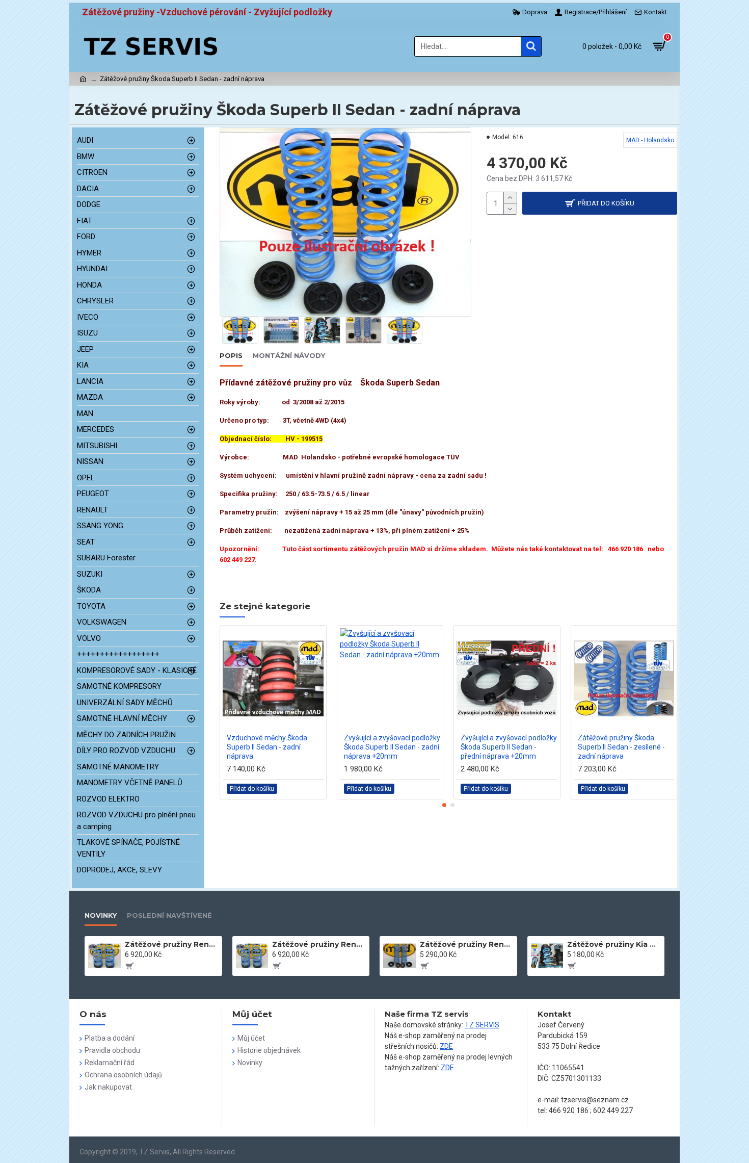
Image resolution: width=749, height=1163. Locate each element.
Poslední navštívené (169, 915)
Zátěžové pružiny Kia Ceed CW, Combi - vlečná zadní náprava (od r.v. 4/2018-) (614, 944)
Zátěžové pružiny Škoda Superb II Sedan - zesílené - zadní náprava (621, 747)
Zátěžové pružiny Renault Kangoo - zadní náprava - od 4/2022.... (467, 944)
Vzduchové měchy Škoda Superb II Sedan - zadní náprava (267, 747)
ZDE (446, 1046)
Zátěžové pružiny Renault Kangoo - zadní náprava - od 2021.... (319, 944)
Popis (231, 355)
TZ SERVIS (482, 1025)
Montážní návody (289, 355)
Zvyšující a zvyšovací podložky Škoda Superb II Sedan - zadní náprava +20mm (392, 747)
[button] (444, 805)
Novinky (101, 915)
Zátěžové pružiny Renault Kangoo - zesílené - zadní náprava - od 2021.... (172, 944)
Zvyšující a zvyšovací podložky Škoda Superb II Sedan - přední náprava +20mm (509, 747)
